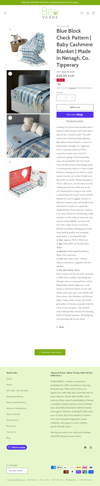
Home (9, 379)
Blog (8, 438)
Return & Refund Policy (16, 402)
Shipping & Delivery (15, 396)
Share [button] (61, 327)
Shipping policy (71, 480)
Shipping (71, 88)
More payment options (75, 121)
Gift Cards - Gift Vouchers (17, 390)
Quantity (60, 92)
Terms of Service (13, 414)
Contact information (85, 480)
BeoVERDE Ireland (18, 480)
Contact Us (11, 432)
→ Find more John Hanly (50, 352)
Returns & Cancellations (17, 408)
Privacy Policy (12, 420)
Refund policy (32, 480)
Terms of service (57, 480)
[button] (5, 13)
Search (9, 384)
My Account (11, 426)
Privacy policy (44, 480)
